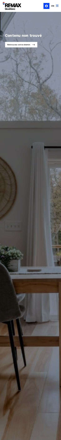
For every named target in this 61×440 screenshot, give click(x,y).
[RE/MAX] (10, 6)
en (52, 5)
